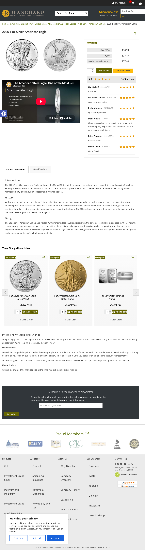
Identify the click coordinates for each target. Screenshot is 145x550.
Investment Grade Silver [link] (21, 23)
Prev (5, 292)
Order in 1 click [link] (123, 70)
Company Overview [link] (66, 477)
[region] (37, 529)
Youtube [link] (93, 485)
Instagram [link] (94, 505)
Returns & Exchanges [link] (38, 491)
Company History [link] (70, 489)
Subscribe (11, 414)
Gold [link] (6, 466)
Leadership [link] (67, 499)
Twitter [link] (92, 475)
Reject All (37, 538)
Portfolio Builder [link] (13, 513)
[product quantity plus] (20, 312)
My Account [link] (120, 2)
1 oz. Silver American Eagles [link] (91, 23)
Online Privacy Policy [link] (75, 547)
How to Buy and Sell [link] (41, 505)
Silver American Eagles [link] (65, 23)
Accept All (55, 538)
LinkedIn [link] (93, 495)
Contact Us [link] (38, 466)
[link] (3, 113)
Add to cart (104, 70)
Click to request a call (108, 15)
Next (136, 292)
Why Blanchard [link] (69, 466)
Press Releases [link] (69, 519)
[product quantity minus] (15, 312)
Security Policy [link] (90, 547)
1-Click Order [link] (26, 319)
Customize (19, 538)
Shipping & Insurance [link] (38, 477)
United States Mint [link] (43, 23)
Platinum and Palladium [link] (11, 491)
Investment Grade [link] (14, 503)
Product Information (15, 169)
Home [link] (5, 23)
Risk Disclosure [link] (104, 547)
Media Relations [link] (69, 509)
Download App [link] (97, 515)
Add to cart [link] (31, 311)
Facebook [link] (94, 466)
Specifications (40, 169)
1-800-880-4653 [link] (108, 12)
